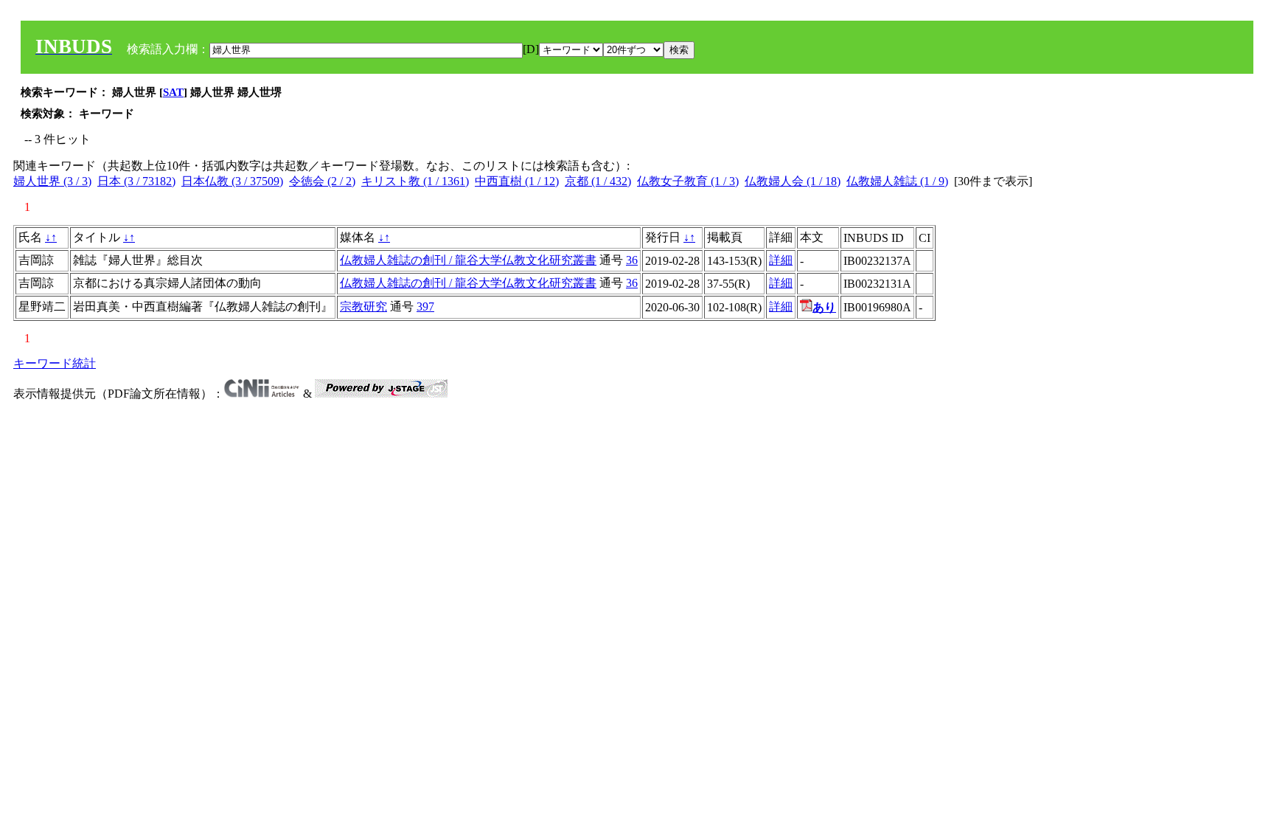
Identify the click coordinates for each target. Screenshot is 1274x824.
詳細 (781, 260)
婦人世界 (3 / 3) (52, 181)
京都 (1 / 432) (598, 181)
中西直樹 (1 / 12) (517, 181)
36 (632, 260)
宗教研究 (363, 306)
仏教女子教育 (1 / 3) (688, 181)
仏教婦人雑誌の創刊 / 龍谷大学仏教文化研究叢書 (468, 260)
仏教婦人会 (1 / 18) (792, 181)
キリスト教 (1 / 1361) (415, 181)
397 (425, 306)
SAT (173, 92)
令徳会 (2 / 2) (322, 181)
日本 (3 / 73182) (136, 181)
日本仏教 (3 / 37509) (232, 181)
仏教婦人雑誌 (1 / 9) (897, 181)
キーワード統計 (54, 363)
